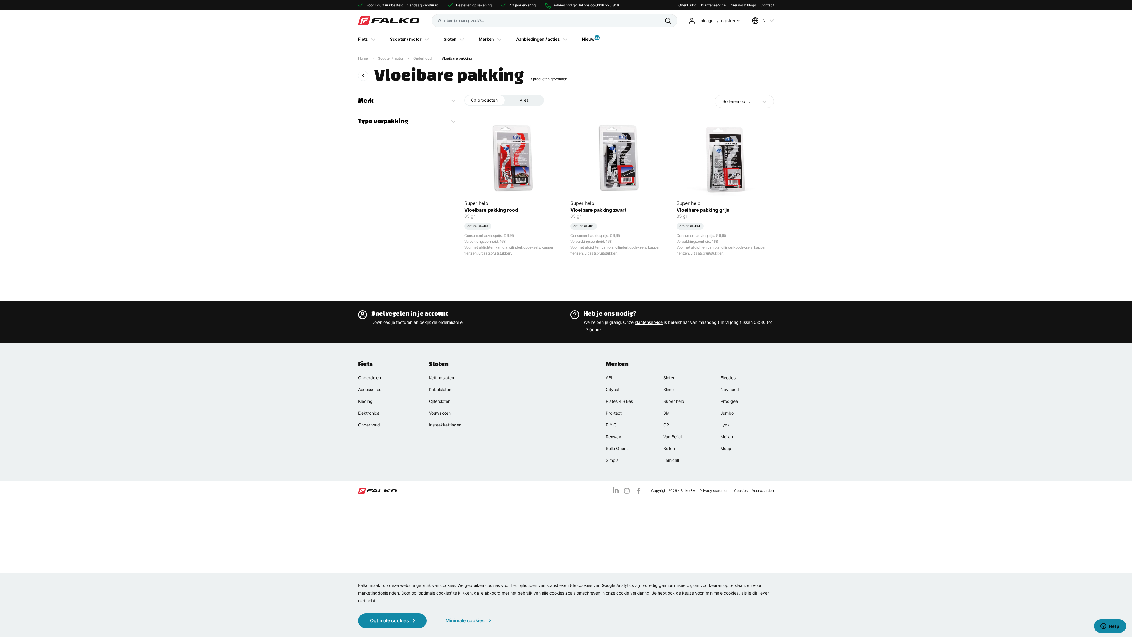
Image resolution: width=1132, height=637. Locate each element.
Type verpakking (383, 121)
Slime (668, 389)
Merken (486, 39)
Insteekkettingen (445, 424)
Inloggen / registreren (720, 20)
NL (765, 20)
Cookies (741, 490)
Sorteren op (736, 101)
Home (363, 58)
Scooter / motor (406, 39)
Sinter (668, 377)
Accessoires (369, 389)
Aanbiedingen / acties (538, 39)
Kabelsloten (440, 389)
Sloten (450, 39)
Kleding (365, 401)
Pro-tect (614, 413)
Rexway (613, 436)
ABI (609, 377)
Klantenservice (713, 5)
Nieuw (588, 39)
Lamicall (671, 460)
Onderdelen (369, 377)
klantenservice (649, 322)
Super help (673, 401)
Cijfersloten (439, 401)
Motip (725, 448)
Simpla (612, 460)
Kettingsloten (441, 377)
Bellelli (669, 448)
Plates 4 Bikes (619, 401)
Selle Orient (617, 448)
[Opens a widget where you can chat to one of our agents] (1110, 626)
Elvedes (728, 377)
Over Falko (687, 5)
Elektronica (368, 413)
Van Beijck (673, 436)
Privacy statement (715, 490)
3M (666, 413)
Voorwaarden (763, 490)
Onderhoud (422, 58)
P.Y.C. (612, 424)
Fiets (363, 39)
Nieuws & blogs (743, 5)
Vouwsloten (440, 413)
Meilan (726, 436)
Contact (767, 5)
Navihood (729, 389)
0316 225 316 (607, 5)
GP (666, 424)
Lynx (725, 424)
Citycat (613, 389)
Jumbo (727, 413)
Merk (366, 100)
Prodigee (729, 401)
